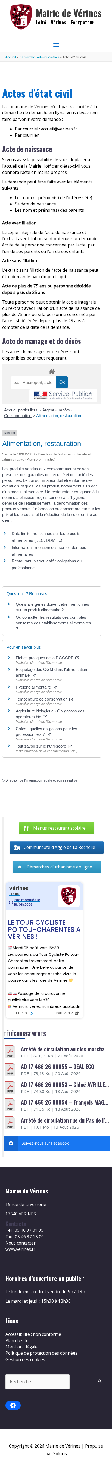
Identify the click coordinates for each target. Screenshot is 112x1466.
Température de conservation (42, 699)
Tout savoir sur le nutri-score (41, 746)
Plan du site (17, 1340)
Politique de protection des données (41, 1353)
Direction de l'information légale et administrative (41, 780)
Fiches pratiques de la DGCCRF (45, 657)
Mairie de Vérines (69, 13)
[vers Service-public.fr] (63, 395)
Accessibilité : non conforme (33, 1334)
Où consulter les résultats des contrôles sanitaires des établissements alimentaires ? (53, 623)
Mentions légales (22, 1347)
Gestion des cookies (25, 1359)
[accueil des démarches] (51, 370)
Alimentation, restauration (58, 415)
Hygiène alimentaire (34, 687)
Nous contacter (20, 1243)
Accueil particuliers (21, 410)
